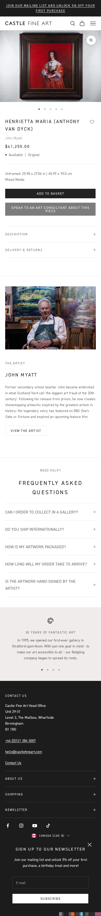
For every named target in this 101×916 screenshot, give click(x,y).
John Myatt (13, 138)
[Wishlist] (92, 122)
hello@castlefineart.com (23, 751)
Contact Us (13, 762)
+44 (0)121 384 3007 (20, 740)
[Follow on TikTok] (48, 825)
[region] (50, 639)
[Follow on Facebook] (7, 825)
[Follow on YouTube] (34, 825)
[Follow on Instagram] (21, 825)
